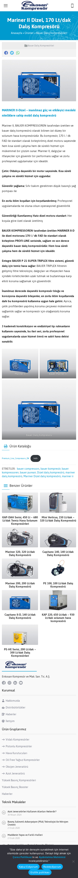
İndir (36, 458)
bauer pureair (28, 472)
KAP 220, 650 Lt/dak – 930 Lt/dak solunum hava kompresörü (58, 618)
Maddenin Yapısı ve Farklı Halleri (25, 834)
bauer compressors (28, 468)
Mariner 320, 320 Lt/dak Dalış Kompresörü (20, 553)
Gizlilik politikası (40, 872)
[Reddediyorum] (73, 861)
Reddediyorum (52, 866)
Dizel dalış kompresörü (50, 472)
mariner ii (67, 476)
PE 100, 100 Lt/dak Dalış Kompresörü (58, 585)
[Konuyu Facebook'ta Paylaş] (6, 53)
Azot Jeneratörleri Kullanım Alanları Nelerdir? (32, 811)
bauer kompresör (51, 468)
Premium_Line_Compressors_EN (15, 458)
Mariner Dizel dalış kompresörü (42, 476)
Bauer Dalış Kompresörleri (51, 33)
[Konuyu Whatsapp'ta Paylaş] (18, 53)
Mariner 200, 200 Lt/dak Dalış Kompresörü (20, 585)
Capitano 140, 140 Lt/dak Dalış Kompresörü (58, 553)
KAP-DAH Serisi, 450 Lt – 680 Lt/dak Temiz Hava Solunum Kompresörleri (20, 520)
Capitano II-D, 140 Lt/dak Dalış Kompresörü (20, 616)
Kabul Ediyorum (28, 866)
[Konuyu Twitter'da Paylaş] (12, 53)
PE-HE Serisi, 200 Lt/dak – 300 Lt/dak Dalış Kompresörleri (20, 652)
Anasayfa (16, 33)
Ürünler (29, 33)
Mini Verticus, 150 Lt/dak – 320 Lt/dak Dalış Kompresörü (58, 519)
